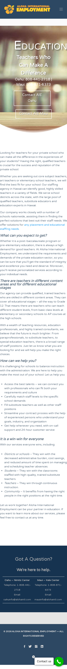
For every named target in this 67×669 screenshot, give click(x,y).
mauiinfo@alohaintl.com (48, 599)
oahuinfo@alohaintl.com (17, 599)
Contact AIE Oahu (32, 98)
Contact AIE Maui (33, 114)
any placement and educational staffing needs (32, 227)
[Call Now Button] (59, 661)
